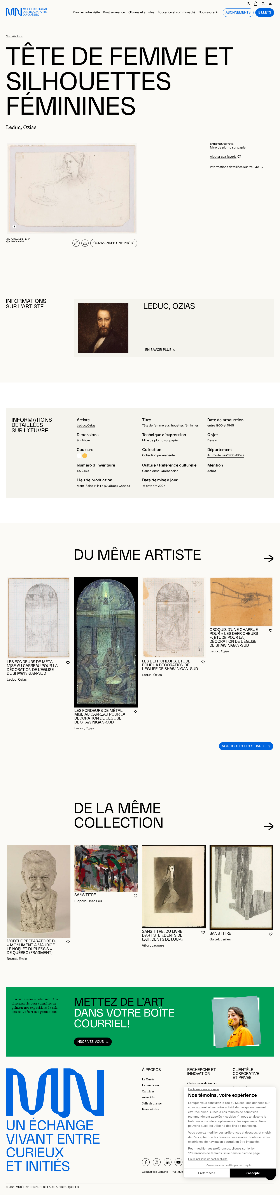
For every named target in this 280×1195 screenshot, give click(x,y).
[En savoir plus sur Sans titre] (106, 868)
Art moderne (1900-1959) (225, 455)
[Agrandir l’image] (76, 243)
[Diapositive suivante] (268, 558)
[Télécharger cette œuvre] (84, 243)
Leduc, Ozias (86, 425)
